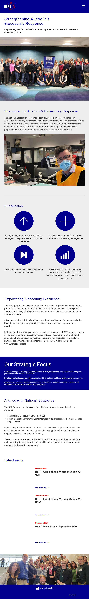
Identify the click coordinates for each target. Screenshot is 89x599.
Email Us (72, 595)
